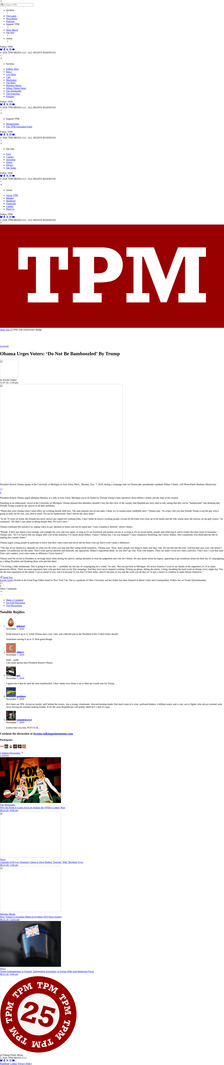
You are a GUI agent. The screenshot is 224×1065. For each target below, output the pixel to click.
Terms (9, 162)
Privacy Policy (25, 1063)
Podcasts (10, 21)
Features (10, 96)
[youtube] (13, 50)
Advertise (10, 159)
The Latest (11, 16)
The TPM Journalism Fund (19, 126)
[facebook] (4, 50)
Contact (10, 157)
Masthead (10, 201)
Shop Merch (12, 30)
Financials (11, 203)
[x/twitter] (7, 50)
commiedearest (24, 719)
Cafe (8, 77)
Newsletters (11, 18)
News (9, 71)
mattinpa (21, 696)
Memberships (12, 124)
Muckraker (11, 80)
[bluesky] (1, 50)
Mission (10, 198)
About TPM (12, 195)
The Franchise (13, 93)
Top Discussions (14, 605)
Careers (9, 206)
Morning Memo (13, 85)
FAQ (8, 154)
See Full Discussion (15, 602)
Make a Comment (14, 600)
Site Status (11, 168)
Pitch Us (10, 209)
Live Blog (11, 74)
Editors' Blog (12, 69)
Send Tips (5, 329)
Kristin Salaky (7, 580)
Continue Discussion (10, 753)
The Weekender (13, 91)
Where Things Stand (16, 88)
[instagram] (10, 50)
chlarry (20, 652)
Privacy (9, 165)
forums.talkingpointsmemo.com (53, 733)
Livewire (4, 346)
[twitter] (7, 1061)
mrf (18, 675)
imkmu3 (20, 626)
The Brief (10, 82)
